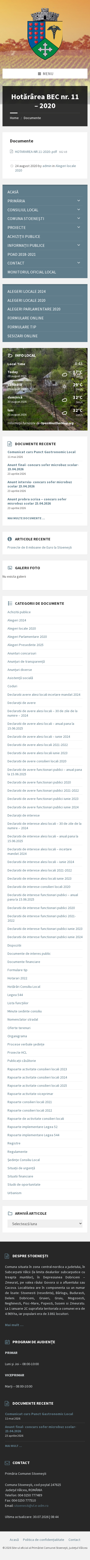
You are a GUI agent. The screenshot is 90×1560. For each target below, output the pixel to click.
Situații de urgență (21, 1168)
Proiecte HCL (17, 1052)
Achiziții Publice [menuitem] (24, 236)
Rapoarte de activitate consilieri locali (36, 1118)
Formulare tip (18, 970)
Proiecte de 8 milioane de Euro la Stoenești (40, 547)
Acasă (14, 1539)
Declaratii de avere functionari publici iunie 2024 (43, 807)
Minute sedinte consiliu (25, 1011)
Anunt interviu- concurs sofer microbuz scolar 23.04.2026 (40, 484)
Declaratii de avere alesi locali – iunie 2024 (39, 736)
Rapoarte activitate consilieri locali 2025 (37, 1085)
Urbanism (15, 1193)
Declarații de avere (22, 702)
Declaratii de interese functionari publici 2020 (41, 908)
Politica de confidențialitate (43, 1539)
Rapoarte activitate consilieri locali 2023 (37, 1069)
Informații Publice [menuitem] (26, 245)
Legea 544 (15, 995)
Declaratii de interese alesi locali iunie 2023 (40, 878)
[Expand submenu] (78, 201)
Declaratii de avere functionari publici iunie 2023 (43, 798)
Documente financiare (24, 961)
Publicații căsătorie (22, 1060)
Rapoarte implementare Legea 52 (33, 1127)
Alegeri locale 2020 (22, 628)
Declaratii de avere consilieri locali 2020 (37, 761)
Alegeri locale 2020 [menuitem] (27, 300)
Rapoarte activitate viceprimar (30, 1093)
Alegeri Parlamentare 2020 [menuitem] (34, 308)
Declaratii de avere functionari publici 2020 (39, 782)
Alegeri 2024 (17, 620)
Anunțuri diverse (20, 669)
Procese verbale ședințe (26, 1044)
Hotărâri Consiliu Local (24, 986)
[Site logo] (45, 58)
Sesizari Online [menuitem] (23, 335)
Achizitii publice (19, 612)
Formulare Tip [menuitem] (22, 326)
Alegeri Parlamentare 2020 (27, 636)
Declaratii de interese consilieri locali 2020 (39, 886)
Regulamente (18, 1151)
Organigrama (17, 1036)
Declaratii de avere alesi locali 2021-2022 (38, 744)
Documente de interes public (29, 953)
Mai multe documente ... (26, 518)
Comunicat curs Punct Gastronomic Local (42, 452)
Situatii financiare (20, 1176)
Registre (14, 1143)
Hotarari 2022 (17, 978)
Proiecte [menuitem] (17, 227)
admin (47, 166)
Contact (74, 1539)
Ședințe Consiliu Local (24, 1160)
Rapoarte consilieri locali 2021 (30, 1102)
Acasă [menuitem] (13, 191)
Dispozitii (14, 945)
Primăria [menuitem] (16, 200)
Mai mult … (14, 1325)
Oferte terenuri (19, 1028)
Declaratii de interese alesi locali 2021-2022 (40, 870)
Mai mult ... (13, 1446)
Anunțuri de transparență (26, 661)
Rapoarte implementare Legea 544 (33, 1135)
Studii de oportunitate (24, 1184)
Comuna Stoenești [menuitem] (26, 218)
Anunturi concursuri (22, 653)
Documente (32, 118)
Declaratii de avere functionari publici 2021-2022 (43, 790)
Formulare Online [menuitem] (26, 317)
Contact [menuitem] (16, 262)
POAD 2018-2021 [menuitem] (22, 254)
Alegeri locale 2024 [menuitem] (27, 291)
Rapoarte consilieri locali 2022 (30, 1110)
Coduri (12, 686)
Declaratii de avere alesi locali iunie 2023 (38, 753)
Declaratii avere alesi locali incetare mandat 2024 (44, 694)
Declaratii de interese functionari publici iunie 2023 (45, 928)
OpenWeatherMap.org (57, 423)
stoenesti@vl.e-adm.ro (31, 1505)
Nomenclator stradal (23, 1019)
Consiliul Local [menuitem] (23, 209)
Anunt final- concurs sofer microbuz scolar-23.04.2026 (43, 467)
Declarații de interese (24, 815)
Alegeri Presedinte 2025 (26, 645)
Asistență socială (20, 678)
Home (14, 118)
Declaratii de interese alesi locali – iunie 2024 (41, 862)
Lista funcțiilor (18, 1003)
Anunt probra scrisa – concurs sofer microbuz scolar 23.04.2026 (37, 501)
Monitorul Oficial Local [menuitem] (32, 271)
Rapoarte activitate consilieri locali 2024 (37, 1077)
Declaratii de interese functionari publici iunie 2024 (45, 937)
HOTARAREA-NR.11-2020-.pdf (36, 151)
